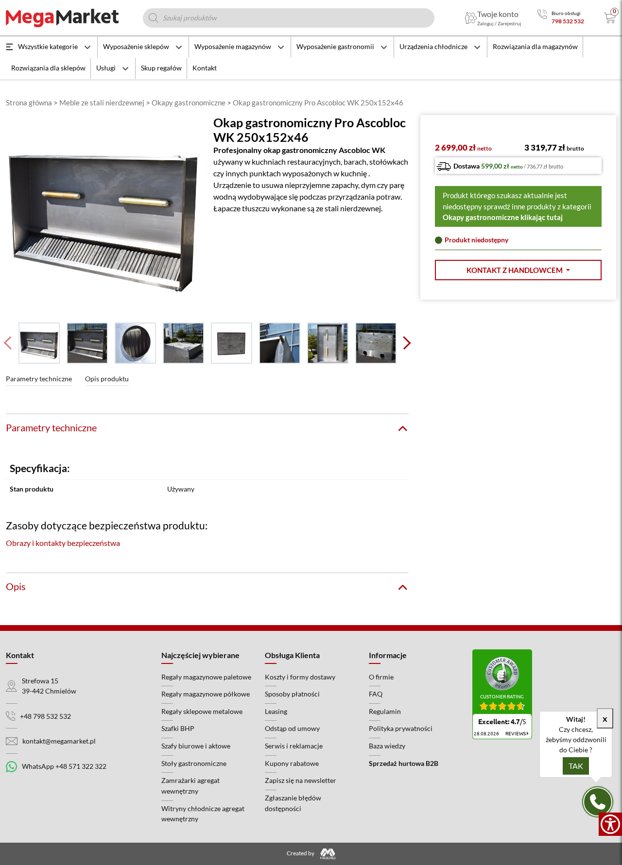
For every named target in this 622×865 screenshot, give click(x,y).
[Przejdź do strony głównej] (62, 18)
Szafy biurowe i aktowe (195, 746)
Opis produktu (107, 378)
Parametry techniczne (39, 378)
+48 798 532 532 (45, 716)
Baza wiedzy (387, 746)
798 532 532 (568, 21)
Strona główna (29, 102)
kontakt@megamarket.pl (59, 741)
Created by (301, 853)
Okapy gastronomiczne (188, 102)
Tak (576, 765)
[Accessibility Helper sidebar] (610, 824)
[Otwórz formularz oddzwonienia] (597, 801)
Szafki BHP (177, 728)
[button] (518, 270)
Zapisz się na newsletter (300, 780)
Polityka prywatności (400, 728)
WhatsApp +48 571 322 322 (64, 766)
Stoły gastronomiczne (193, 763)
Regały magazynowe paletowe (206, 677)
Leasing (276, 711)
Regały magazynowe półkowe (205, 694)
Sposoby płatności (292, 694)
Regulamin (385, 711)
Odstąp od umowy (292, 728)
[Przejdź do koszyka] (610, 18)
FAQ (375, 694)
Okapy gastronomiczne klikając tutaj (503, 217)
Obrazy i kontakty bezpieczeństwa (63, 542)
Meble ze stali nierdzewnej (101, 102)
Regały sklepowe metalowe (201, 711)
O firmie (381, 677)
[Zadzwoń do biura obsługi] (542, 18)
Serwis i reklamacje (294, 746)
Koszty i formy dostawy (300, 677)
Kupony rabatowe (292, 763)
